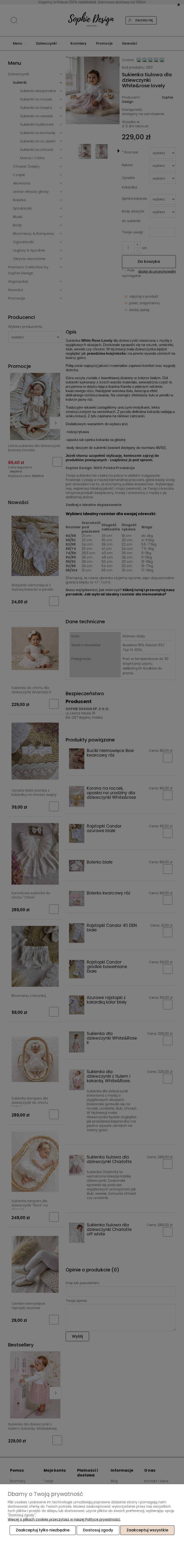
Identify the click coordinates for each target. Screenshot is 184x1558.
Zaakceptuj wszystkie (147, 1530)
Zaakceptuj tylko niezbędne (42, 1530)
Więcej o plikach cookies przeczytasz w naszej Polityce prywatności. (64, 1519)
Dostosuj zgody (98, 1530)
